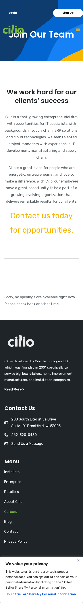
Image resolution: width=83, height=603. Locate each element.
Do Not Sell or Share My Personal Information (41, 594)
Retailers (11, 492)
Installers (11, 472)
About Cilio (13, 502)
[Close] (78, 560)
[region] (41, 580)
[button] (13, 13)
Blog (8, 521)
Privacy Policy (15, 541)
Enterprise (12, 482)
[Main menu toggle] (78, 29)
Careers (10, 512)
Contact (11, 531)
